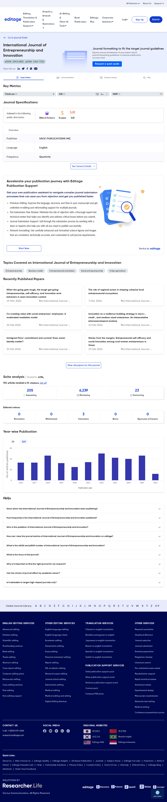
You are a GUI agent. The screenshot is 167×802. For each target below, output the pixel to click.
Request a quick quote (107, 64)
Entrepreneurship (14, 270)
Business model (36, 270)
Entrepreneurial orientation (62, 270)
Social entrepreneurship (92, 270)
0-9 (157, 605)
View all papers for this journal (84, 365)
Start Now (24, 248)
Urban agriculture (117, 270)
